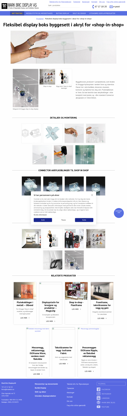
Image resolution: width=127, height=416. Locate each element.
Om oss (102, 2)
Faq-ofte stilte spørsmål (116, 2)
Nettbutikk (17, 13)
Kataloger (86, 2)
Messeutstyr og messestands (39, 13)
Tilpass (63, 220)
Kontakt (94, 2)
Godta (84, 220)
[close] (92, 194)
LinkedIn (105, 398)
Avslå (43, 220)
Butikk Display (62, 13)
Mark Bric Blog (108, 402)
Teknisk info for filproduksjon (60, 2)
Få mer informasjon (40, 214)
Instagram (106, 394)
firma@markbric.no (7, 389)
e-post (116, 6)
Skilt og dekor (79, 13)
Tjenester (76, 2)
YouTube (105, 407)
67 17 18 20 (101, 6)
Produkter (40, 19)
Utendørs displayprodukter (102, 13)
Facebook (105, 389)
